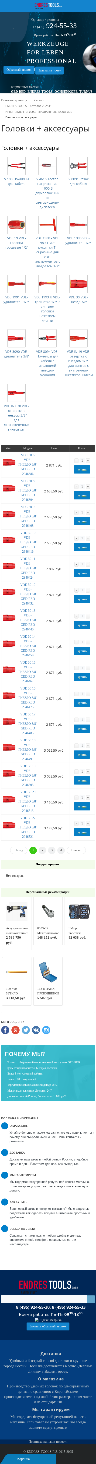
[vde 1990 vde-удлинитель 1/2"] (78, 225)
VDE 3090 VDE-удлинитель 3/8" (16, 353)
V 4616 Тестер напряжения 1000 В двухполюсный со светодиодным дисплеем (47, 193)
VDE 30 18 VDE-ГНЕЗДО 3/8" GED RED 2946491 (27, 750)
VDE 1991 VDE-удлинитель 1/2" (16, 299)
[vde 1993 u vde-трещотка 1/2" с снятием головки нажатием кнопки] (47, 284)
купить (82, 469)
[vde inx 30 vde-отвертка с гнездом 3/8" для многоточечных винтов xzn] (16, 393)
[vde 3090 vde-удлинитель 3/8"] (16, 338)
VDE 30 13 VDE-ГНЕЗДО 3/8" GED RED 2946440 (27, 620)
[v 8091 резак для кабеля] (78, 166)
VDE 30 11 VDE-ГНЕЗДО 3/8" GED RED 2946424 (27, 568)
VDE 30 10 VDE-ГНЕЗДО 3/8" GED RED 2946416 (27, 542)
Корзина (23, 1459)
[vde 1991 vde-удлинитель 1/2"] (16, 284)
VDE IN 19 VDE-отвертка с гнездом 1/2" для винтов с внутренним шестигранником (79, 363)
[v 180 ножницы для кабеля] (16, 166)
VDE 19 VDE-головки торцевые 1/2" (16, 243)
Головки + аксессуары (30, 148)
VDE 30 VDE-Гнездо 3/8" (78, 299)
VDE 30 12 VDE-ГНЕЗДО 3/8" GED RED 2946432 (27, 594)
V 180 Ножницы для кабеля (16, 181)
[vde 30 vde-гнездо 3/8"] (78, 284)
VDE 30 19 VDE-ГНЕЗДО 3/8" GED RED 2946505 (27, 775)
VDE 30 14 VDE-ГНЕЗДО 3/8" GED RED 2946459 (27, 646)
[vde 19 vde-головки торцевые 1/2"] (16, 225)
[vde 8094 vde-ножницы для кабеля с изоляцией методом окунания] (47, 338)
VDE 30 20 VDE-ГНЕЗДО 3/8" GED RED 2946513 (27, 801)
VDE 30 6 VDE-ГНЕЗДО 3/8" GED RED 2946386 (27, 464)
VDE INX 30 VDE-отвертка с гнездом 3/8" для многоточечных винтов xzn (16, 417)
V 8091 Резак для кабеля (79, 181)
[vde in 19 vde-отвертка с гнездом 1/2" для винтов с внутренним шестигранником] (78, 338)
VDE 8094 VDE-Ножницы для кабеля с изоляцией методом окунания (47, 363)
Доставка (51, 1353)
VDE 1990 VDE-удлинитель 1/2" (78, 240)
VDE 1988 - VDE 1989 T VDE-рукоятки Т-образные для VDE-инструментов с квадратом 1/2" (47, 252)
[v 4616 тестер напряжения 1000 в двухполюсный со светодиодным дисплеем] (47, 166)
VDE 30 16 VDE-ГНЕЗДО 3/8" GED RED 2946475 (27, 698)
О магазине (51, 1379)
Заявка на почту (49, 70)
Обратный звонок (19, 69)
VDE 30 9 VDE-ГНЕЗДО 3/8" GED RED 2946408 (27, 516)
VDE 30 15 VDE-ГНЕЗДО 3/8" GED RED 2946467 (27, 672)
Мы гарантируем (51, 1409)
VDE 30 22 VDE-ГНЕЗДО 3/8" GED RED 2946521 (27, 827)
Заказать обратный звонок (48, 1326)
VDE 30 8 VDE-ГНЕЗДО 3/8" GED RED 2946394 (27, 490)
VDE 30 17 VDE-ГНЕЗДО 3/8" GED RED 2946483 (27, 724)
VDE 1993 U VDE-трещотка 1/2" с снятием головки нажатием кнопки (47, 309)
